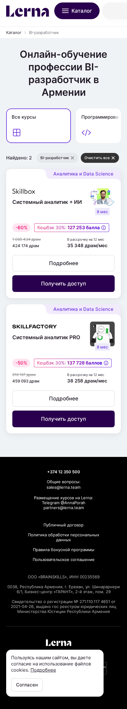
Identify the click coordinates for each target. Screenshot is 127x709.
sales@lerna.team (63, 487)
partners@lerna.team (63, 507)
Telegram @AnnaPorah (63, 502)
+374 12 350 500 (63, 471)
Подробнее (43, 670)
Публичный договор (63, 524)
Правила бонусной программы (63, 549)
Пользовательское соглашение (64, 559)
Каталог (14, 32)
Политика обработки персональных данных (63, 537)
